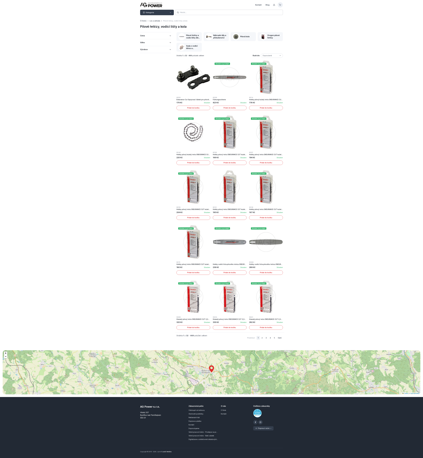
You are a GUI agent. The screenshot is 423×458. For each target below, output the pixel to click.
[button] (211, 368)
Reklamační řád (194, 417)
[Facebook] (255, 422)
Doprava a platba (195, 421)
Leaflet (406, 393)
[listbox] (272, 55)
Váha (142, 42)
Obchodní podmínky (196, 414)
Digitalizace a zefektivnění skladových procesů (203, 439)
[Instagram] (260, 422)
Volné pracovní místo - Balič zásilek (201, 436)
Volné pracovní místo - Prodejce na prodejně (203, 432)
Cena (142, 36)
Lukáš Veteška (167, 451)
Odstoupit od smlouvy (197, 410)
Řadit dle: (256, 55)
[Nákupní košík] (280, 5)
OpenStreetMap (415, 393)
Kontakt (258, 5)
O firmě (223, 410)
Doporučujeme (194, 428)
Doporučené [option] (267, 55)
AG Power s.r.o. (150, 406)
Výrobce (144, 49)
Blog (267, 5)
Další (280, 338)
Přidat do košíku (193, 108)
